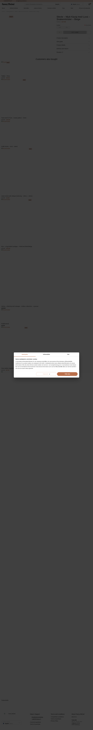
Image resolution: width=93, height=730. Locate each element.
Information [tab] (46, 354)
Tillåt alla (67, 374)
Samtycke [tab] (25, 354)
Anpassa (45, 374)
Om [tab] (68, 354)
